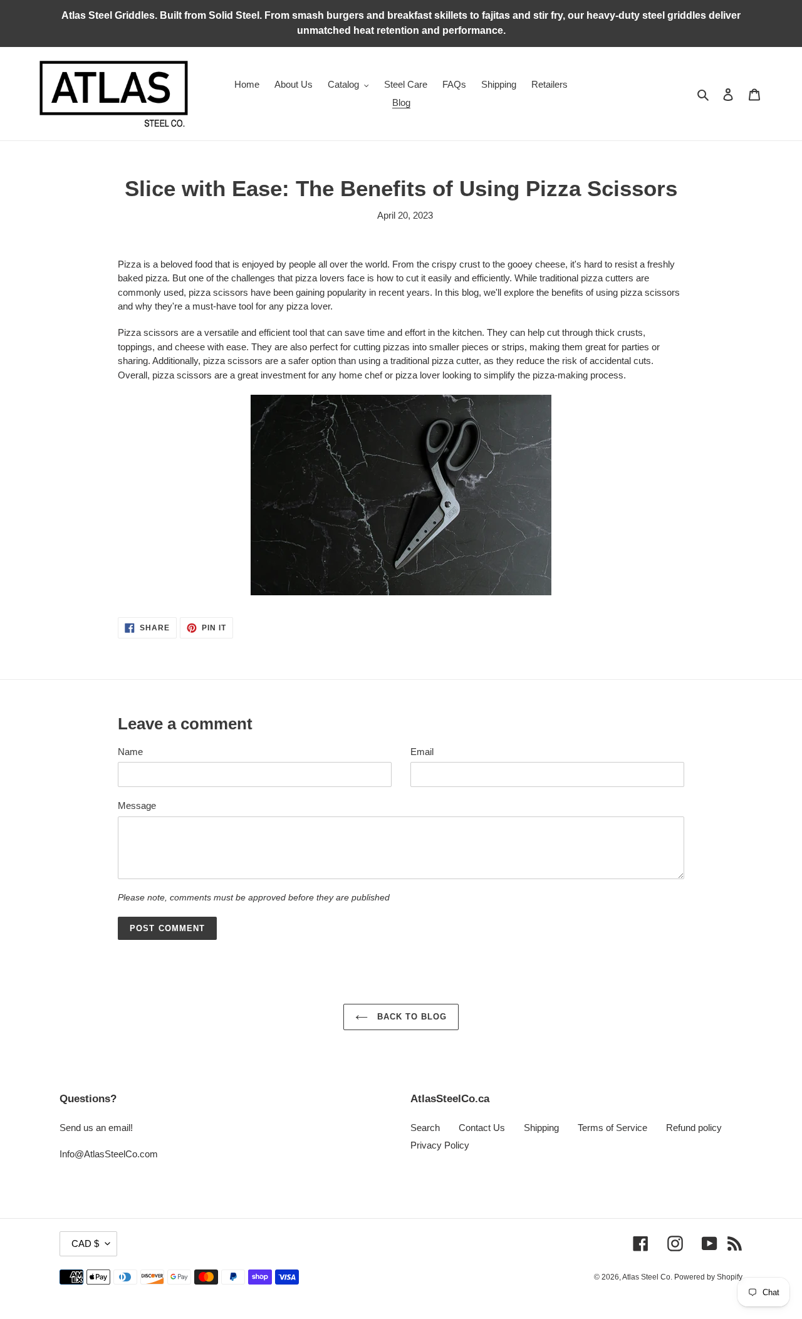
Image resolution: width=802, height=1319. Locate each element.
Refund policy (694, 1127)
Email (422, 751)
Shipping (541, 1127)
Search (425, 1127)
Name (130, 751)
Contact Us (482, 1127)
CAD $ (85, 1243)
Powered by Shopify (708, 1277)
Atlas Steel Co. (648, 1277)
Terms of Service (612, 1127)
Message (137, 805)
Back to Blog (410, 1016)
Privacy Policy (439, 1145)
